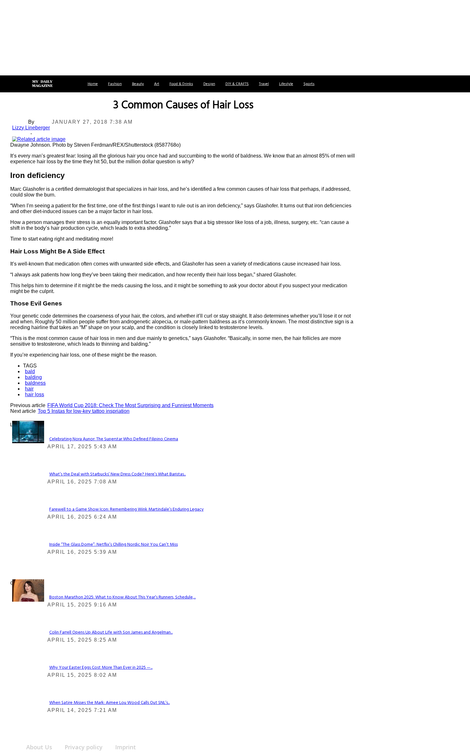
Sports (309, 84)
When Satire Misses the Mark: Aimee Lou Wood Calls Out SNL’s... (109, 702)
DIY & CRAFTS (237, 84)
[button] (12, 84)
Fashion (115, 84)
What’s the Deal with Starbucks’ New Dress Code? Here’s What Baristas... (117, 474)
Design (209, 84)
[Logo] (42, 84)
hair (29, 388)
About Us (39, 747)
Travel (264, 84)
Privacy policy (84, 747)
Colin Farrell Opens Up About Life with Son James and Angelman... (111, 632)
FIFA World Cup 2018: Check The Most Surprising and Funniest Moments (130, 405)
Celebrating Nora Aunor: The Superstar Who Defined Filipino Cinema (113, 439)
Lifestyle (286, 84)
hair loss (34, 394)
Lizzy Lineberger (31, 127)
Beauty (138, 84)
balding (33, 377)
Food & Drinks (181, 84)
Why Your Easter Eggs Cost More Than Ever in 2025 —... (101, 667)
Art (156, 84)
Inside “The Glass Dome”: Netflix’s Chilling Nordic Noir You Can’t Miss (113, 544)
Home (93, 84)
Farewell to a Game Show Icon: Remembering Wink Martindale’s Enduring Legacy (126, 509)
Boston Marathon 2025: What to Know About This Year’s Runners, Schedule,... (122, 597)
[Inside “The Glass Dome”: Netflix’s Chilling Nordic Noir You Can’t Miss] (28, 432)
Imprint (125, 747)
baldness (35, 383)
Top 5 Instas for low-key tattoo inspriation (83, 411)
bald (30, 371)
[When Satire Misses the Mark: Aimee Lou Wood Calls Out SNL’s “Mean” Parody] (28, 590)
